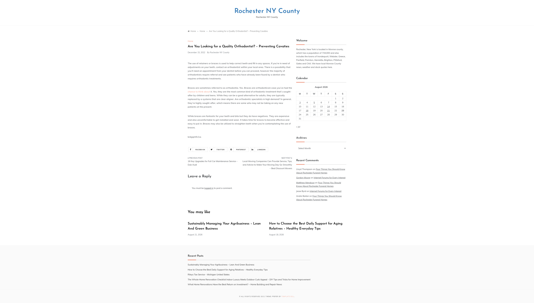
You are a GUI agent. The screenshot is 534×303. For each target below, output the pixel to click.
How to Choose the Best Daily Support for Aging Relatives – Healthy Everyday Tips (228, 269)
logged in (208, 188)
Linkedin (261, 150)
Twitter (221, 150)
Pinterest (241, 150)
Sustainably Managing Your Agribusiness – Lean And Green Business (221, 264)
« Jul (298, 126)
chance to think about (199, 91)
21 (328, 110)
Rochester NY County (267, 11)
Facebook (200, 150)
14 (328, 106)
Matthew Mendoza (305, 182)
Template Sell (287, 296)
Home (190, 41)
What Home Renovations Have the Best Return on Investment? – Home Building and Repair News (235, 284)
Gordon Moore (303, 177)
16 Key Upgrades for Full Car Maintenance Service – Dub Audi (213, 163)
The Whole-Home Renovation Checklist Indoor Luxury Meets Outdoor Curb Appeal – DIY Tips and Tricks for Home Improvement (249, 279)
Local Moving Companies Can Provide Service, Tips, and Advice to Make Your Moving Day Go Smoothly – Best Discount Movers (267, 165)
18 (307, 110)
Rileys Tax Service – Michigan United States (208, 274)
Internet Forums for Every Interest (329, 177)
